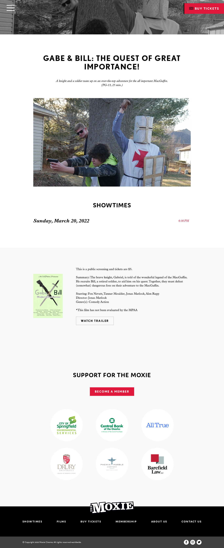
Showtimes (32, 521)
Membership (126, 521)
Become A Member (112, 391)
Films (61, 521)
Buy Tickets (91, 521)
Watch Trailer (95, 320)
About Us (159, 521)
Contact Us (192, 521)
